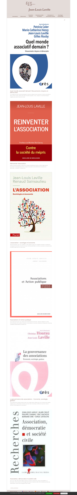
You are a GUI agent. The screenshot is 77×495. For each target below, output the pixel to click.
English (31, 491)
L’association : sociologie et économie (22, 243)
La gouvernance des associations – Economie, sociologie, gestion (29, 400)
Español (38, 491)
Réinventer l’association (18, 163)
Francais (25, 491)
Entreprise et (50, 16)
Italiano (44, 491)
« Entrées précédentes (14, 488)
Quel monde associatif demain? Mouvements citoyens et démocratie (29, 91)
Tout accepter (49, 493)
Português (51, 491)
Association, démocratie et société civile (23, 479)
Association (15, 16)
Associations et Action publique (20, 320)
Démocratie (23, 16)
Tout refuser (56, 493)
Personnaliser (64, 493)
